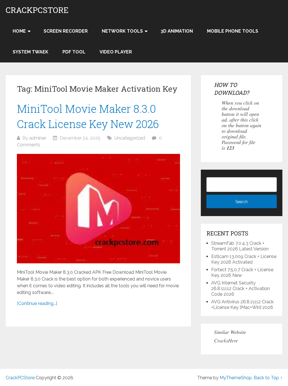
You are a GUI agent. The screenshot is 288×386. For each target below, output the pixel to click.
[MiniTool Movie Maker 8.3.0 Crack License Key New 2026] (98, 209)
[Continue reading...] (37, 303)
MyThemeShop (236, 377)
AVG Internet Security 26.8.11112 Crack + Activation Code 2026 (240, 288)
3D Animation (177, 31)
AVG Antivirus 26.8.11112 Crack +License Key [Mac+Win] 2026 (242, 304)
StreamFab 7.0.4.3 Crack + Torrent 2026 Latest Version (240, 246)
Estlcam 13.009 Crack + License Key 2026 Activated (243, 259)
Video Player (116, 52)
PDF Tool (74, 52)
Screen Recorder (66, 31)
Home (19, 31)
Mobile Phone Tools (232, 31)
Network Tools (122, 31)
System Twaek (30, 52)
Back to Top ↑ (268, 377)
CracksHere (226, 340)
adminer (37, 138)
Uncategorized (129, 138)
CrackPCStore (37, 10)
